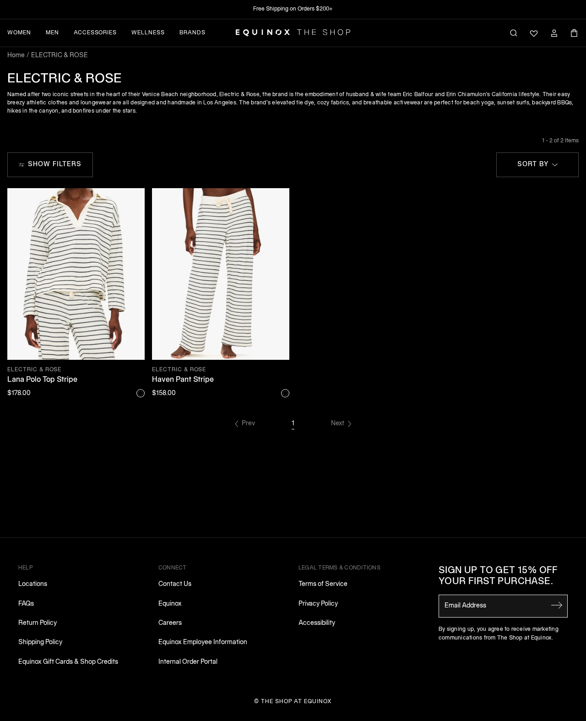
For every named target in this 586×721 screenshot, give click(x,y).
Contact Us (174, 584)
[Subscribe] (556, 605)
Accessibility (316, 623)
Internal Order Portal (187, 662)
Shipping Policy (40, 642)
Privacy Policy (318, 604)
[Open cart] (574, 33)
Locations (32, 584)
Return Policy (37, 623)
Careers (170, 623)
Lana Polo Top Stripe (42, 380)
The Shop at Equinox (296, 701)
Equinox (170, 604)
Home (16, 56)
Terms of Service (322, 584)
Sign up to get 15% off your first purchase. (498, 576)
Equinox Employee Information (202, 642)
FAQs (26, 604)
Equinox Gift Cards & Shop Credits (68, 662)
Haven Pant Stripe (183, 380)
